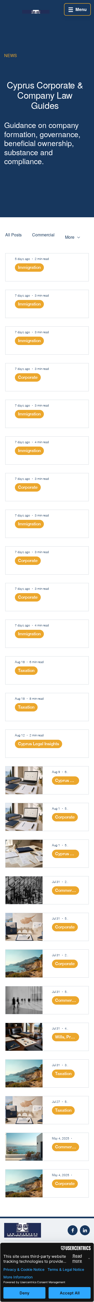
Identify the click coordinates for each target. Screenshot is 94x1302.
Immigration (29, 267)
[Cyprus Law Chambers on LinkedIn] (85, 1230)
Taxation (26, 670)
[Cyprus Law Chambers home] (31, 1230)
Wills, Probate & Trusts (67, 1036)
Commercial (43, 235)
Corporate (28, 377)
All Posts (13, 235)
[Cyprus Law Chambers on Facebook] (73, 1230)
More (69, 237)
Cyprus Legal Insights (38, 743)
